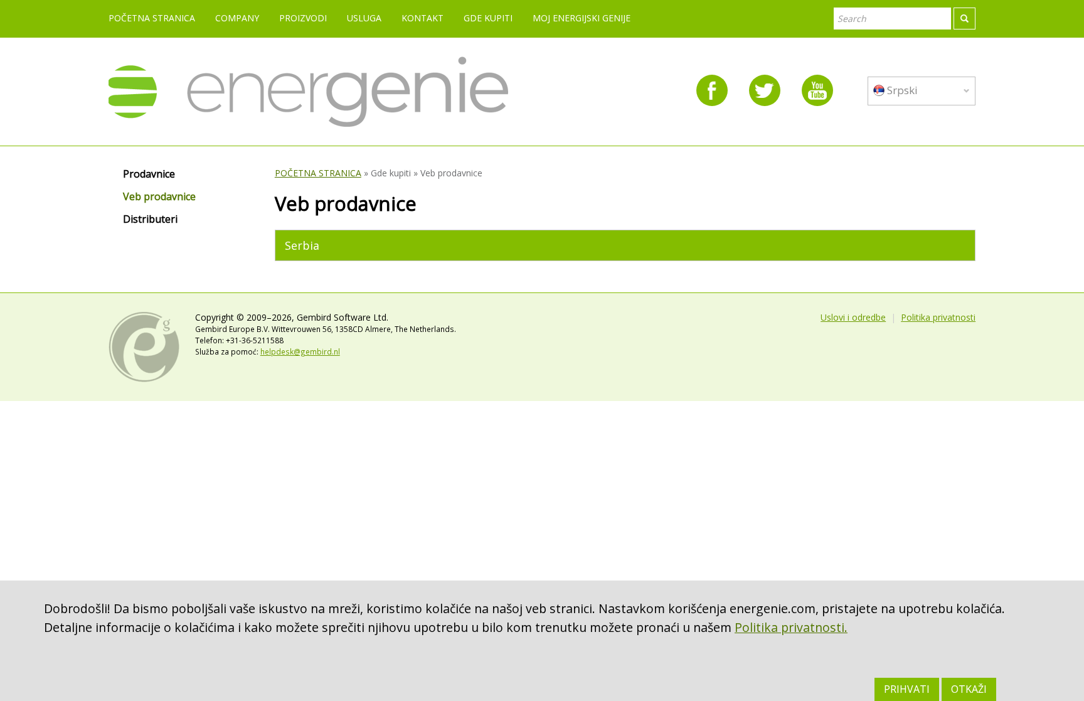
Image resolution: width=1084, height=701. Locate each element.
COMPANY (237, 18)
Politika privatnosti (938, 317)
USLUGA (364, 18)
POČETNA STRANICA (152, 18)
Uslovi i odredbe (853, 317)
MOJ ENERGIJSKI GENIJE (581, 18)
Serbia (302, 245)
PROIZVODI (303, 18)
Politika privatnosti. (791, 627)
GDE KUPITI (488, 18)
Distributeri (150, 219)
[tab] (625, 245)
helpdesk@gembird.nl (300, 351)
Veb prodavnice (159, 197)
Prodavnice (149, 174)
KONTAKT (422, 18)
